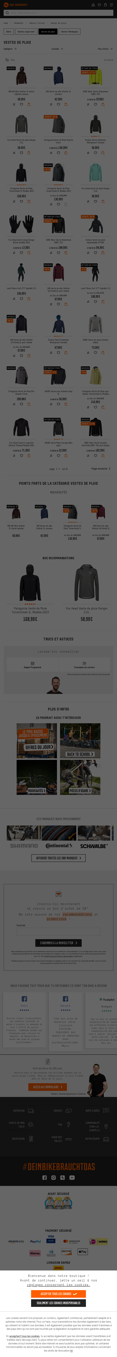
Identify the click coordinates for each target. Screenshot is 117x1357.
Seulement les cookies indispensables (58, 1303)
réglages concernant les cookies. (58, 1285)
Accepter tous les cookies (56, 1294)
